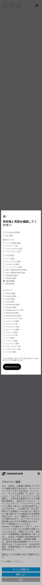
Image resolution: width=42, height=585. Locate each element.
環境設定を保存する (12, 367)
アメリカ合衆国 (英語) (13, 243)
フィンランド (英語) (12, 343)
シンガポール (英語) (12, 264)
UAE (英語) (9, 236)
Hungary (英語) (11, 296)
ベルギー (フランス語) (13, 349)
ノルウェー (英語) (12, 341)
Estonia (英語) (10, 293)
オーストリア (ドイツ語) (14, 318)
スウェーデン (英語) (12, 330)
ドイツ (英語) (10, 338)
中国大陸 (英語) (11, 278)
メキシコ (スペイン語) (13, 251)
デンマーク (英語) (12, 332)
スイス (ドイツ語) (12, 324)
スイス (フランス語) (12, 327)
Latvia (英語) (10, 302)
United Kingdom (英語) (13, 316)
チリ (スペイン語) (12, 246)
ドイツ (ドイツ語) (12, 335)
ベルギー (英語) (11, 352)
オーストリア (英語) (12, 321)
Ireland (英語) (10, 299)
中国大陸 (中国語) (12, 275)
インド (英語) (10, 259)
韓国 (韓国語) (10, 284)
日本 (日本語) (10, 281)
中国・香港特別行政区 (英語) (15, 273)
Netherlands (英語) (12, 313)
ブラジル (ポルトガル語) (14, 249)
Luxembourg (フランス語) (14, 310)
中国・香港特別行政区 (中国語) (16, 270)
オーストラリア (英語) (13, 261)
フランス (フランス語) (13, 346)
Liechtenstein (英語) (13, 304)
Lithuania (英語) (11, 307)
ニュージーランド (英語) (14, 267)
